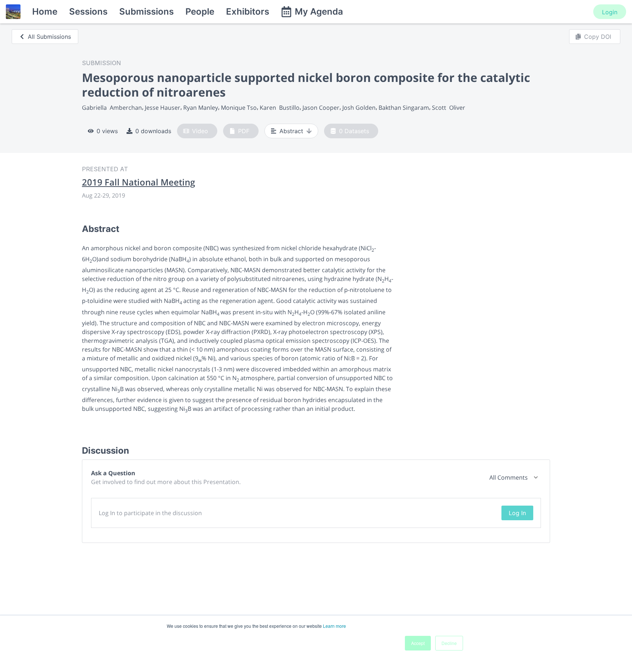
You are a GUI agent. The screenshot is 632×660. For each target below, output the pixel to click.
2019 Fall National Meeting (138, 182)
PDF (243, 131)
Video (200, 131)
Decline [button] (449, 643)
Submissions (146, 11)
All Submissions (49, 36)
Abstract (291, 131)
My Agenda (319, 11)
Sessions (88, 11)
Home (44, 11)
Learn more (334, 626)
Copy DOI (597, 36)
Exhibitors (247, 11)
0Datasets (354, 131)
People (199, 11)
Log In (517, 513)
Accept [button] (418, 643)
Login (609, 12)
